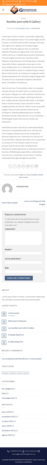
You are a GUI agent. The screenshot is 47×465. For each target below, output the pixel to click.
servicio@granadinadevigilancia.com (13, 4)
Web (7, 268)
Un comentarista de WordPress (15, 358)
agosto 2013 (7, 435)
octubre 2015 (7, 421)
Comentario (10, 229)
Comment (11, 315)
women (25, 177)
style (20, 177)
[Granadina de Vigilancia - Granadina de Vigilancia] (23, 10)
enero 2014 (6, 426)
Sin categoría (7, 388)
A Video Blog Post (15, 341)
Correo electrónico (13, 259)
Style (23, 18)
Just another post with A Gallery (21, 328)
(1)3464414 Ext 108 (11, 1)
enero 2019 (6, 412)
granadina (35, 28)
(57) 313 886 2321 (28, 1)
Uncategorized (8, 398)
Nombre (8, 249)
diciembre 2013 (8, 430)
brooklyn (35, 175)
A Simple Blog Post (16, 335)
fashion (40, 175)
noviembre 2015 (8, 416)
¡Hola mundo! (13, 313)
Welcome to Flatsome (17, 321)
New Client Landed (9, 202)
